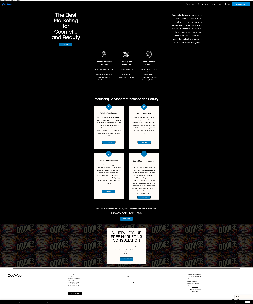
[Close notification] (251, 295)
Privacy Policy (71, 302)
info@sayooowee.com (133, 276)
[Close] (251, 302)
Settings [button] (234, 302)
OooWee (15, 275)
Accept (247, 302)
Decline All (241, 302)
